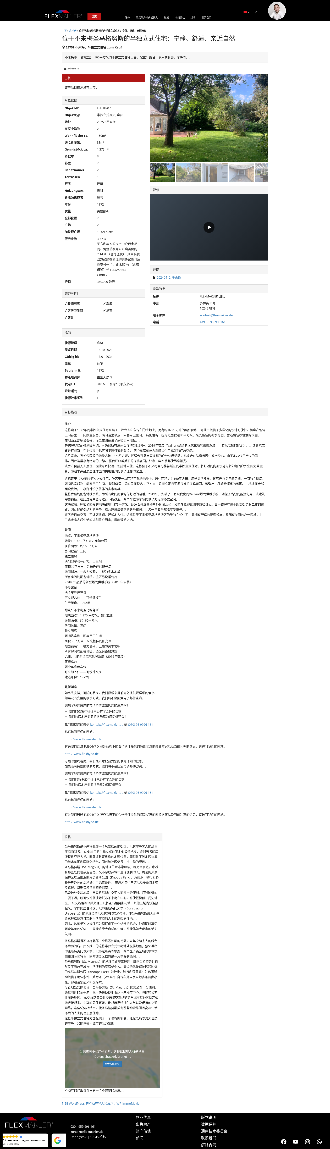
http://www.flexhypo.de (82, 754)
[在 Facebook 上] (283, 1141)
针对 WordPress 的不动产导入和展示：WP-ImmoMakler (101, 1103)
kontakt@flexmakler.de (216, 315)
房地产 (72, 30)
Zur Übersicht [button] (72, 68)
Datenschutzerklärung (110, 1056)
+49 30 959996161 (213, 322)
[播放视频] (209, 227)
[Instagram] (307, 1141)
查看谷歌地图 (112, 1063)
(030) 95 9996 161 (140, 724)
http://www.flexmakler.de (83, 739)
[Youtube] (295, 1141)
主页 (64, 30)
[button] (64, 1134)
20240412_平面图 (169, 277)
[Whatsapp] (319, 1141)
